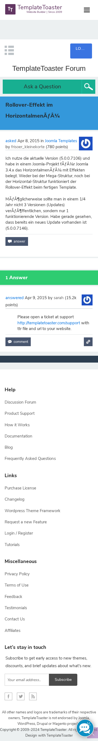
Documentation (18, 436)
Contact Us (15, 619)
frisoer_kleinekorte (28, 147)
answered (14, 298)
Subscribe (63, 679)
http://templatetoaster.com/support (48, 323)
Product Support (20, 413)
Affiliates (12, 630)
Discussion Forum (20, 402)
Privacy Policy (17, 574)
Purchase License (20, 488)
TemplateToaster (59, 735)
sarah (59, 298)
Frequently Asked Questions (30, 458)
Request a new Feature (26, 522)
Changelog (14, 499)
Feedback (13, 596)
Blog (9, 447)
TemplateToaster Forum (49, 68)
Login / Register (19, 533)
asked (10, 141)
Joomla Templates (61, 141)
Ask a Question (42, 86)
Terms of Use (17, 585)
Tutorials (12, 544)
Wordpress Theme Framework (32, 511)
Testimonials (16, 608)
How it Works (17, 425)
